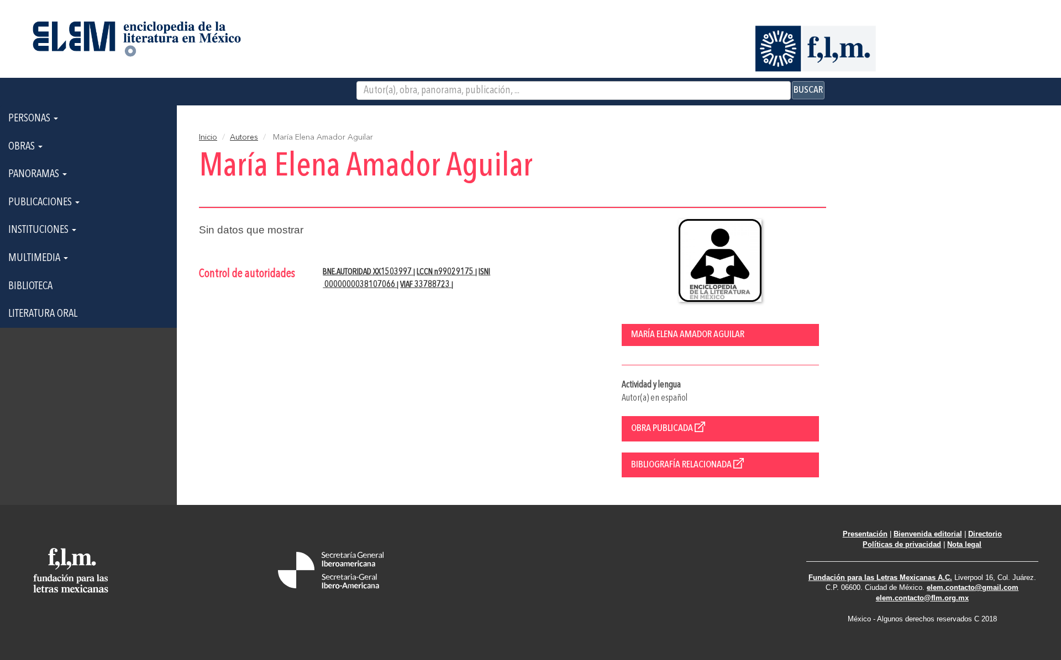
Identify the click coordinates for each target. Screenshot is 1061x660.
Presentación (865, 534)
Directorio (985, 534)
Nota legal (964, 544)
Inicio (208, 137)
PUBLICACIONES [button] (41, 202)
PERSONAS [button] (30, 118)
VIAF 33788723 (425, 284)
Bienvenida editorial (928, 534)
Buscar (808, 90)
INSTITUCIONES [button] (39, 230)
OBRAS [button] (22, 146)
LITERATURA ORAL (42, 314)
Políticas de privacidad (902, 544)
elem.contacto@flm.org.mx (922, 598)
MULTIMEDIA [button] (35, 258)
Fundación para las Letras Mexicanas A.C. (880, 577)
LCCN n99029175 (446, 272)
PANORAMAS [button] (34, 174)
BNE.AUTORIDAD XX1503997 (368, 272)
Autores (244, 137)
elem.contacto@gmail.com (972, 587)
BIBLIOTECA (30, 286)
